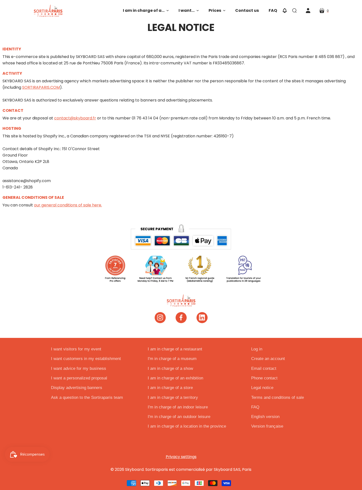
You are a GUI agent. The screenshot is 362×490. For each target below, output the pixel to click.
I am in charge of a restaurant (175, 349)
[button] (146, 10)
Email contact (263, 368)
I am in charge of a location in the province (187, 426)
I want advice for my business (78, 368)
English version (265, 416)
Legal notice (262, 387)
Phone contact (264, 378)
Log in (256, 349)
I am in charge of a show (170, 368)
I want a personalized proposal (79, 378)
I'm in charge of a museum (172, 358)
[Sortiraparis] (48, 10)
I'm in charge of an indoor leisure (178, 407)
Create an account (268, 358)
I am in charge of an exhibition (175, 378)
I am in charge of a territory (173, 397)
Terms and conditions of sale (277, 397)
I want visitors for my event (76, 349)
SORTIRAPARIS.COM (41, 87)
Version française (267, 426)
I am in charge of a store (170, 387)
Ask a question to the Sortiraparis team (87, 397)
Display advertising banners (76, 387)
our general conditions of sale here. (68, 205)
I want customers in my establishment (86, 358)
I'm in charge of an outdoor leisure (179, 416)
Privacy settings (181, 457)
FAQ (255, 407)
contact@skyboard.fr (75, 118)
